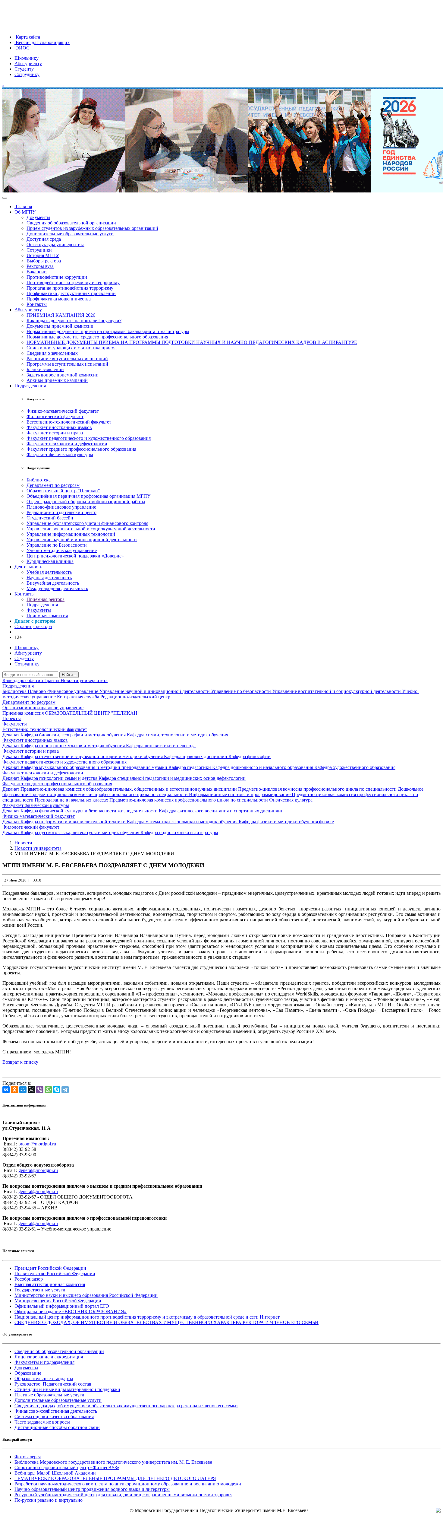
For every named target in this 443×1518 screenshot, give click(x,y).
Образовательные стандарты (43, 1378)
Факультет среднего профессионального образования (81, 449)
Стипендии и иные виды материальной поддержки (67, 1389)
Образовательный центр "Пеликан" (63, 490)
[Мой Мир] (23, 1089)
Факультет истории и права (55, 432)
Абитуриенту (28, 63)
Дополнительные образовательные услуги (70, 233)
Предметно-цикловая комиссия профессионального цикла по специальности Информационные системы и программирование (160, 794)
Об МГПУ (25, 211)
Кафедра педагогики (190, 767)
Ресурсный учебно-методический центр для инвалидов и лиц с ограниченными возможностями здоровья (123, 1494)
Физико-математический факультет (63, 411)
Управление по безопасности (241, 691)
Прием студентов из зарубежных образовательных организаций (92, 228)
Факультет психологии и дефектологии (67, 443)
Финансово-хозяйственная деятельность (55, 1411)
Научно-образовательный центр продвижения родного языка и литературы (92, 1489)
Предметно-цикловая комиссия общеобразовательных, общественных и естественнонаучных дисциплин (129, 789)
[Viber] (39, 1089)
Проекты (11, 718)
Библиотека (39, 479)
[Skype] (56, 1089)
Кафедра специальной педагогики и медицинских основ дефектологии (172, 778)
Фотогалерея (27, 1456)
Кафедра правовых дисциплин (196, 756)
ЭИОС (22, 47)
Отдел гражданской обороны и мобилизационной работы (86, 501)
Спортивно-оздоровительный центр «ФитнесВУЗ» (66, 1467)
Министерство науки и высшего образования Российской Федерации (86, 1295)
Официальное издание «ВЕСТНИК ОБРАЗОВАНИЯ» (70, 1311)
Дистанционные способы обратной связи (57, 1427)
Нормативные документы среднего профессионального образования (97, 336)
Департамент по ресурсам (53, 485)
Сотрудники (39, 249)
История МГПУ (43, 255)
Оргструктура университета (55, 244)
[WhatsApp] (48, 1089)
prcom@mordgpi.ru (37, 1143)
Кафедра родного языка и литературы (179, 832)
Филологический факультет (55, 416)
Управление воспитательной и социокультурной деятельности (91, 528)
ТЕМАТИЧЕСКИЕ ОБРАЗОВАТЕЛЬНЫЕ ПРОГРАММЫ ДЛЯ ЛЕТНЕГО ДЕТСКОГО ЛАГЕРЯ (115, 1478)
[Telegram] (65, 1089)
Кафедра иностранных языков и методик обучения (73, 745)
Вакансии (37, 271)
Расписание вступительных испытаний (67, 358)
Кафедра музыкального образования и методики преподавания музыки (94, 767)
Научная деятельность (49, 577)
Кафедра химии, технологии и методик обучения (177, 734)
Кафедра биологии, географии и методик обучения (73, 734)
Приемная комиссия (47, 615)
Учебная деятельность (49, 572)
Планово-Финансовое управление (63, 691)
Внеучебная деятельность (53, 583)
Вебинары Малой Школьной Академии (55, 1472)
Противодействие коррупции (57, 277)
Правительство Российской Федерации (54, 1273)
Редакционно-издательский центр (61, 512)
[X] (31, 1089)
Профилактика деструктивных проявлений (71, 293)
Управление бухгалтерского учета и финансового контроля (87, 523)
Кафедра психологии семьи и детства (59, 778)
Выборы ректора (44, 260)
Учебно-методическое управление (62, 550)
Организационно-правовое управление (42, 707)
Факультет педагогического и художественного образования (89, 438)
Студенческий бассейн (50, 517)
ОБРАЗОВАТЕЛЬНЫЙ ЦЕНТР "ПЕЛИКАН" (92, 713)
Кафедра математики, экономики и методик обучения (183, 821)
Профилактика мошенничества (59, 298)
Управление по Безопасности (57, 545)
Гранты (52, 680)
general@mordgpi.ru (38, 1170)
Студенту (24, 68)
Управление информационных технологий (71, 534)
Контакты (37, 304)
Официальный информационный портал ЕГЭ (61, 1306)
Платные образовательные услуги (49, 1394)
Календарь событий (23, 680)
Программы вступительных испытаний (67, 364)
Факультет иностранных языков (59, 427)
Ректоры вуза (40, 266)
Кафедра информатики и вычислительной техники (73, 821)
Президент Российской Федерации (50, 1268)
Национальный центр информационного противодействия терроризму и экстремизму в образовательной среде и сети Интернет (147, 1317)
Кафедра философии (249, 756)
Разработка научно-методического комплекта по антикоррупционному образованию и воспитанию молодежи (127, 1483)
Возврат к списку (20, 1062)
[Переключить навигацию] (4, 198)
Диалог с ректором (34, 621)
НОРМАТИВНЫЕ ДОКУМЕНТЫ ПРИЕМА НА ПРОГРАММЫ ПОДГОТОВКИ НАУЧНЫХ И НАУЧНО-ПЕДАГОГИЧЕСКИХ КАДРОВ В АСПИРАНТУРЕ (192, 342)
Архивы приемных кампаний (57, 380)
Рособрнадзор (28, 1278)
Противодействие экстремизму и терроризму (73, 282)
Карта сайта (27, 37)
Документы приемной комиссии (60, 326)
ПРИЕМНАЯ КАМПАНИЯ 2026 (61, 315)
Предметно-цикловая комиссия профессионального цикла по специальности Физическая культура (211, 799)
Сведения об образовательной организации (71, 222)
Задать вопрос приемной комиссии (63, 374)
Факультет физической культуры (60, 454)
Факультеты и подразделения (44, 1362)
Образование (27, 1373)
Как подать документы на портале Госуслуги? (74, 320)
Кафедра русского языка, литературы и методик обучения (80, 832)
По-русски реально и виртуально (48, 1500)
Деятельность (28, 566)
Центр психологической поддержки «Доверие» (75, 555)
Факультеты (39, 610)
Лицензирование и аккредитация (48, 1356)
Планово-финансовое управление (61, 507)
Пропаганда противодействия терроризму (70, 288)
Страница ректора (33, 626)
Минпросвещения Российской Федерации (57, 1300)
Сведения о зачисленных (52, 353)
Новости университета (84, 680)
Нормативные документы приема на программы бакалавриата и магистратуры (108, 331)
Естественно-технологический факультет (69, 421)
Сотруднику (26, 74)
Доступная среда (44, 239)
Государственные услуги (39, 1289)
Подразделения (30, 385)
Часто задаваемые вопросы (42, 1421)
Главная (23, 206)
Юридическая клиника (50, 561)
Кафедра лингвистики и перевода (161, 745)
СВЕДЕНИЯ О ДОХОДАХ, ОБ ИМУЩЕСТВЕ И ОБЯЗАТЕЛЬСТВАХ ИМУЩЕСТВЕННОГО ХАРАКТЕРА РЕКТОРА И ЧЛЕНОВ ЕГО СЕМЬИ (166, 1322)
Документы (38, 217)
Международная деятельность (57, 588)
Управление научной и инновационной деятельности (82, 539)
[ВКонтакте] (6, 1089)
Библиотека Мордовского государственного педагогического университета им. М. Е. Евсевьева (113, 1462)
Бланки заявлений (45, 369)
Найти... (69, 674)
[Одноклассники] (14, 1089)
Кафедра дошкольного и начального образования (263, 767)
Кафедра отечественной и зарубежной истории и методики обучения (92, 756)
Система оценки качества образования (54, 1416)
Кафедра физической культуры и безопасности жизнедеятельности (89, 810)
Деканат (11, 734)
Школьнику (26, 58)
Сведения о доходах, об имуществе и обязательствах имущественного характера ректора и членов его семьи (126, 1405)
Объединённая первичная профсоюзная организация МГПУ (88, 496)
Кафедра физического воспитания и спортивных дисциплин (221, 810)
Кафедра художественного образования (354, 767)
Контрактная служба (78, 696)
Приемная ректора (45, 599)
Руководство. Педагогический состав (52, 1383)
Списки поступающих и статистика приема (72, 347)
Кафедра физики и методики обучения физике (286, 821)
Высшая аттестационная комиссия (49, 1284)
